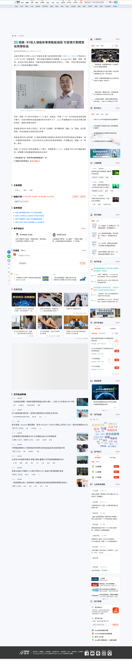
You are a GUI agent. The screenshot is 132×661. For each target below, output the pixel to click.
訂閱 (81, 2)
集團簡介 (41, 651)
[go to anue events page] (107, 2)
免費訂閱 (115, 624)
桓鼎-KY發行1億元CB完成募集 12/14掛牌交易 (29, 222)
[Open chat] (9, 280)
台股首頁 (75, 196)
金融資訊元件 (55, 651)
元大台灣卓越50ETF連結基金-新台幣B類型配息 (102, 349)
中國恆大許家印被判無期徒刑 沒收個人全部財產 (76, 332)
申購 (116, 351)
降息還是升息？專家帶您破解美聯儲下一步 (31, 157)
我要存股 (82, 196)
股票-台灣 (100, 354)
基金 (48, 2)
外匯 (52, 2)
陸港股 (42, 2)
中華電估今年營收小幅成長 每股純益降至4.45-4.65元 (28, 278)
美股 (36, 2)
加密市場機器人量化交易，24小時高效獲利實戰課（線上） (108, 253)
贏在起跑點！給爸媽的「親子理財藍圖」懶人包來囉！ (40, 196)
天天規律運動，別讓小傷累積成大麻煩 (50, 332)
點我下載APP (35, 161)
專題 (96, 6)
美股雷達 (101, 168)
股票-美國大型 (102, 344)
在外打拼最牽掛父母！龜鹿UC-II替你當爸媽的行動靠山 (23, 332)
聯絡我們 (63, 651)
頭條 (16, 6)
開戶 (116, 341)
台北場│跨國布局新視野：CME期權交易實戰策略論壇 (108, 244)
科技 (32, 6)
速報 (51, 6)
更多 (116, 45)
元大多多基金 (95, 366)
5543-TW (70, 56)
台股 (32, 2)
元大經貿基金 (95, 358)
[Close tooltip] (24, 280)
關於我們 (35, 651)
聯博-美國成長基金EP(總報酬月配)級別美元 (102, 339)
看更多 (83, 228)
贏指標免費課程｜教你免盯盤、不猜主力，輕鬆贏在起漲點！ (108, 235)
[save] (9, 276)
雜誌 (101, 6)
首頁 (22, 2)
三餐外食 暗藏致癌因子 (74, 309)
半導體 (98, 477)
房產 (79, 6)
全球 (57, 2)
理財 (84, 6)
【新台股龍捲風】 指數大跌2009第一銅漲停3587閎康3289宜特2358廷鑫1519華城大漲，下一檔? (65, 278)
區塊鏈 (73, 6)
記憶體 (98, 466)
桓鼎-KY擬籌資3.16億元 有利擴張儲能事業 (28, 219)
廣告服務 (48, 651)
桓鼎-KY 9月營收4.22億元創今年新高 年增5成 (29, 216)
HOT (99, 226)
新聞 (27, 2)
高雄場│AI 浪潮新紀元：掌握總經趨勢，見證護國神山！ (108, 227)
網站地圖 (74, 651)
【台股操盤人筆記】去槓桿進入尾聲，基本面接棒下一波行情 (24, 310)
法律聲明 (80, 651)
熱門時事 (45, 6)
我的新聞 (107, 6)
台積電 (98, 472)
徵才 (69, 651)
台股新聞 (21, 36)
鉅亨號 (75, 2)
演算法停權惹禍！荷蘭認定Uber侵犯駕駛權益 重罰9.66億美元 (49, 310)
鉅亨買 (69, 2)
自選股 (115, 6)
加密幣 (63, 2)
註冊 (116, 2)
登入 (112, 2)
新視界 (90, 6)
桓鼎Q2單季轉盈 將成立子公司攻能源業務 (28, 212)
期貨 (67, 6)
